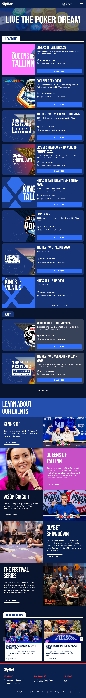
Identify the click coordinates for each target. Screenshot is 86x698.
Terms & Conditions (39, 692)
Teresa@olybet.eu (13, 683)
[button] (4, 639)
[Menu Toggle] (81, 4)
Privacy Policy (54, 692)
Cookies (66, 692)
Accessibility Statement (20, 692)
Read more (59, 71)
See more (43, 390)
